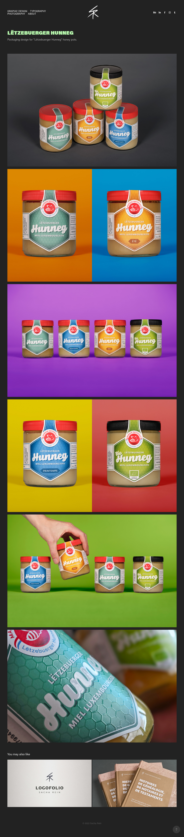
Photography (16, 13)
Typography (38, 11)
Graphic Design (17, 11)
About (32, 13)
